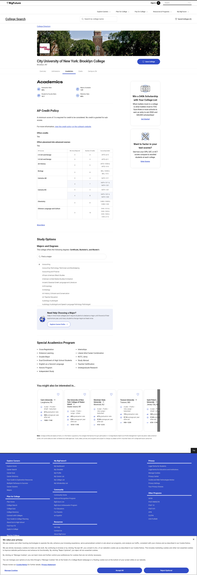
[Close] (193, 539)
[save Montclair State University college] (111, 394)
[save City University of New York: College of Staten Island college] (84, 394)
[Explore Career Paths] (75, 319)
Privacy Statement (48, 565)
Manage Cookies (11, 570)
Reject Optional (166, 570)
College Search (15, 19)
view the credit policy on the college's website (73, 127)
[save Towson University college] (138, 394)
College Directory (44, 26)
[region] (75, 284)
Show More (41, 225)
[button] (38, 410)
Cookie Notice (21, 565)
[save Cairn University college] (58, 394)
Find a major (46, 256)
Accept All (120, 570)
